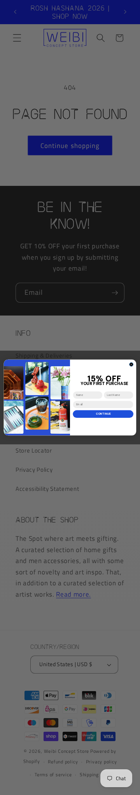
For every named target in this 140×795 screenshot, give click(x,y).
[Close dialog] (131, 364)
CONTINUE (103, 414)
